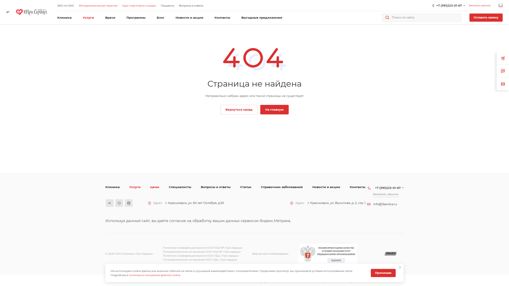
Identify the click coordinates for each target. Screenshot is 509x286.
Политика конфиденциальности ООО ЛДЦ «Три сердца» (201, 255)
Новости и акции (326, 187)
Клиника (112, 187)
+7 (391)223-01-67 (449, 5)
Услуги (135, 187)
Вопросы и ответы (216, 187)
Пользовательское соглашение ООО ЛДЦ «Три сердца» (200, 259)
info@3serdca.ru (385, 204)
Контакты (357, 187)
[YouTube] (119, 203)
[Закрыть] (400, 267)
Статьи (245, 187)
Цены (154, 187)
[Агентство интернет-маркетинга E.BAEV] (391, 254)
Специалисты (180, 187)
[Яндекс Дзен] (129, 203)
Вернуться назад (239, 109)
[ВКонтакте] (110, 203)
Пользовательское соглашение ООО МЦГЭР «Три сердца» (202, 251)
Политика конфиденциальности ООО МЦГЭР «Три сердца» (202, 247)
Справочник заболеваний (282, 187)
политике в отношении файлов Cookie (154, 275)
